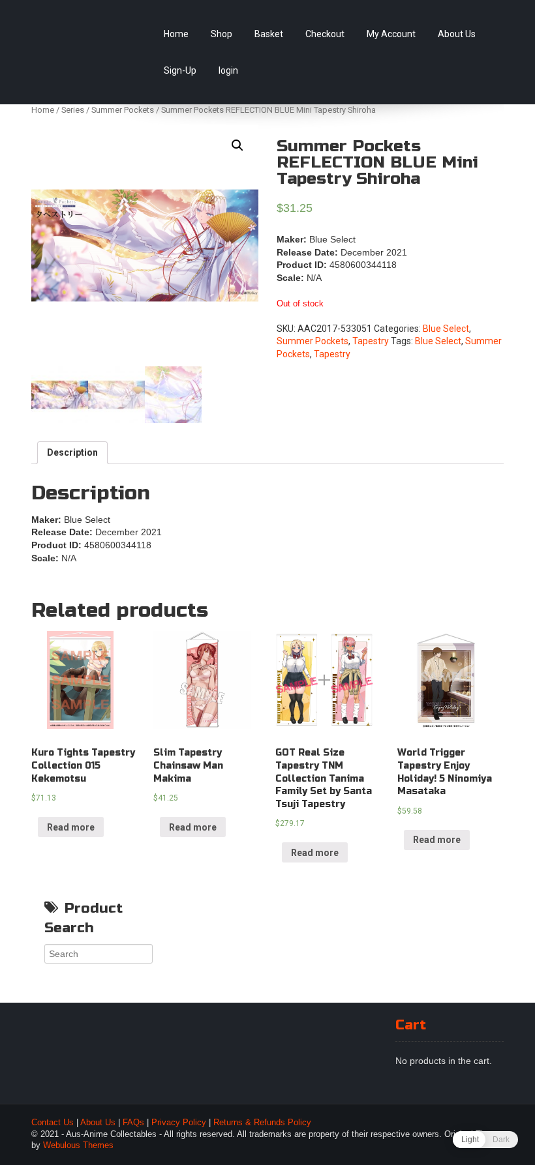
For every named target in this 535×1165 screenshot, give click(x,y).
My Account (391, 34)
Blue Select (446, 328)
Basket (268, 34)
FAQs (133, 1122)
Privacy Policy (178, 1122)
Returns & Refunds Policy (262, 1122)
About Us (457, 34)
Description (72, 452)
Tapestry (370, 341)
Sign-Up (180, 70)
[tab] (72, 453)
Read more (71, 827)
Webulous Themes (78, 1145)
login (228, 70)
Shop (221, 34)
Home (176, 34)
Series (72, 110)
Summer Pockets (122, 110)
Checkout (324, 34)
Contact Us (52, 1122)
